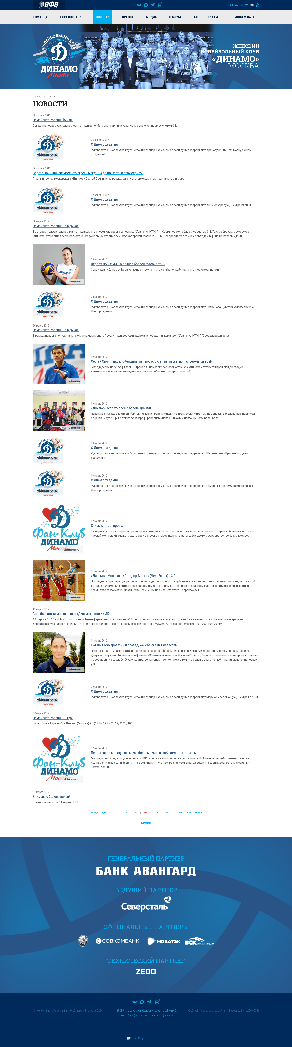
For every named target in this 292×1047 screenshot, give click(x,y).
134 (135, 812)
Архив (146, 823)
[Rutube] (160, 5)
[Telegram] (153, 5)
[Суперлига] (49, 5)
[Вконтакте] (139, 5)
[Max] (146, 5)
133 (125, 812)
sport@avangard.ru (168, 1015)
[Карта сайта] (236, 5)
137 (166, 812)
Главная (37, 96)
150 (180, 812)
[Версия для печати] (246, 5)
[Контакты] (231, 5)
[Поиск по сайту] (241, 5)
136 (156, 812)
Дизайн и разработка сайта (208, 1010)
